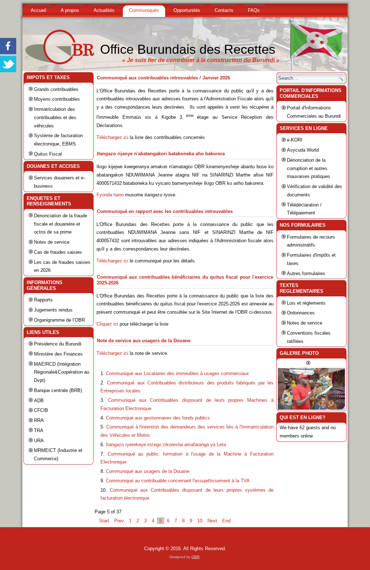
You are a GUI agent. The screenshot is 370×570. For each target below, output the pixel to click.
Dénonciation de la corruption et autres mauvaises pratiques (308, 168)
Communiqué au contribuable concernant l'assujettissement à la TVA (178, 480)
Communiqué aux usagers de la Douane (147, 471)
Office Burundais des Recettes (187, 49)
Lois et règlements (306, 303)
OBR (195, 557)
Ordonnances (301, 313)
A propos (70, 10)
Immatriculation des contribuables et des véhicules (55, 117)
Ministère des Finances (58, 354)
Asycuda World (303, 150)
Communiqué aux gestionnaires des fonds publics (158, 418)
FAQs (254, 10)
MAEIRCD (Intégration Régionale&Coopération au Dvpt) (61, 372)
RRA (39, 420)
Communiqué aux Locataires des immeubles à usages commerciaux (177, 373)
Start (104, 520)
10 (199, 520)
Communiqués (144, 10)
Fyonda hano (110, 194)
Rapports (43, 300)
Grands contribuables (56, 89)
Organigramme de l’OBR (59, 320)
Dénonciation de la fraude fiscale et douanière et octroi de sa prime (60, 224)
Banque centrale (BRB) (58, 390)
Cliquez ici (107, 324)
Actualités (104, 10)
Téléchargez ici (112, 137)
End (226, 520)
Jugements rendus (53, 310)
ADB (39, 400)
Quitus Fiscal (48, 154)
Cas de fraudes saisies (58, 252)
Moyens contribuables (57, 99)
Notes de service (51, 242)
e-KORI (294, 140)
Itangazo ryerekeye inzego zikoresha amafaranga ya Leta (166, 444)
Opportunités (186, 10)
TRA (38, 430)
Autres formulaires (306, 273)
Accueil (38, 10)
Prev (119, 520)
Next (212, 520)
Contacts (224, 10)
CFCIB (41, 410)
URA (39, 440)
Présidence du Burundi (57, 344)
